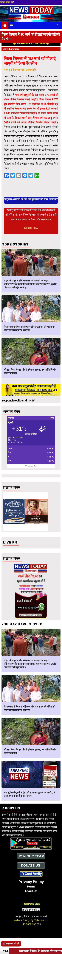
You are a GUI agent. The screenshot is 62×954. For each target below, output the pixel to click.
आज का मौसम (32, 466)
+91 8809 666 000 (31, 924)
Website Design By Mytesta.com (31, 920)
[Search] (57, 25)
